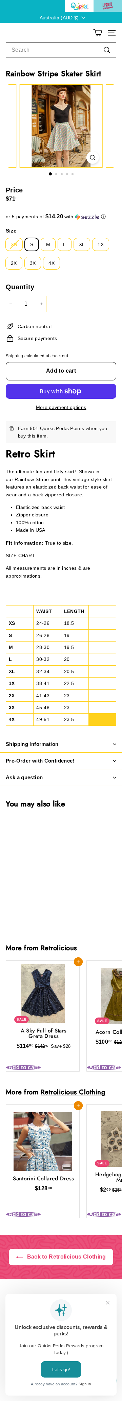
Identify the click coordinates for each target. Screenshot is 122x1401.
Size (11, 231)
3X (33, 263)
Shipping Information (32, 744)
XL (82, 244)
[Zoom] (92, 157)
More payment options (61, 407)
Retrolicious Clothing (73, 1092)
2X (14, 263)
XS (14, 244)
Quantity (20, 287)
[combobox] (61, 49)
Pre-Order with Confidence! (40, 761)
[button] (61, 216)
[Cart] (97, 32)
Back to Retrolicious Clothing (65, 1257)
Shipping (14, 356)
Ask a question (24, 777)
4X (51, 263)
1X (101, 244)
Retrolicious (59, 948)
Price (14, 190)
